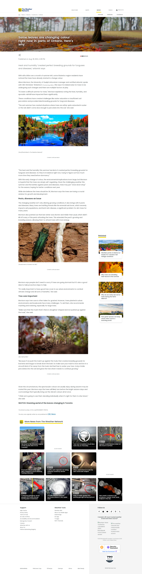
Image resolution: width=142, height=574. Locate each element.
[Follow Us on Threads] (115, 512)
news (23, 15)
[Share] (19, 55)
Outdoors (35, 15)
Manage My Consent (26, 521)
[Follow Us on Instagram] (103, 512)
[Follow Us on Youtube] (107, 512)
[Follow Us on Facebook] (99, 512)
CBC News (52, 414)
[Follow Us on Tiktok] (111, 512)
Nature (28, 15)
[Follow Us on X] (120, 512)
